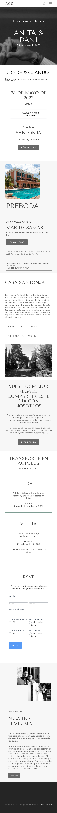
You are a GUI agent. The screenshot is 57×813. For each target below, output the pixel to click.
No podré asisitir (36, 634)
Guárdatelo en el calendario (31, 113)
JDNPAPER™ (45, 804)
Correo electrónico (16, 609)
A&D (9, 3)
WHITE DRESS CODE (18, 268)
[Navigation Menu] (50, 3)
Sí (13, 622)
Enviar (15, 645)
